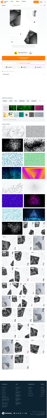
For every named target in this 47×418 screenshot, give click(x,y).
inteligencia (21, 100)
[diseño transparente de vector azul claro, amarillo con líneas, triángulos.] (34, 159)
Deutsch (41, 392)
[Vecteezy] (2, 2)
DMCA (16, 390)
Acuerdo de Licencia (17, 388)
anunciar (5, 100)
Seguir (30, 53)
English (41, 387)
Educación (4, 394)
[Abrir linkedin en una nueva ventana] (18, 413)
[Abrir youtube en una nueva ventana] (26, 413)
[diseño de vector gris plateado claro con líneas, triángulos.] (12, 186)
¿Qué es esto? (11, 71)
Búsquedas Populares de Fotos (18, 399)
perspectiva (34, 100)
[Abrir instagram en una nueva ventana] (16, 413)
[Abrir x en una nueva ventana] (24, 413)
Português (42, 390)
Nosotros (29, 391)
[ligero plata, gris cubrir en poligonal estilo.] (12, 200)
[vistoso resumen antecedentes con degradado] (12, 214)
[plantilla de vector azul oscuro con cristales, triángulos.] (11, 173)
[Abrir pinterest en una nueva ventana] (20, 413)
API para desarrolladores (5, 397)
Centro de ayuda (30, 388)
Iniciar (41, 1)
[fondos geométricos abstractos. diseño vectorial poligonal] (8, 346)
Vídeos (17, 1)
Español (41, 389)
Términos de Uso (41, 414)
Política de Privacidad (40, 414)
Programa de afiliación (18, 392)
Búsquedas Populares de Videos (18, 403)
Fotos (12, 1)
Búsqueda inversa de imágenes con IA (5, 400)
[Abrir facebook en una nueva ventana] (14, 413)
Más (5, 2)
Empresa (4, 392)
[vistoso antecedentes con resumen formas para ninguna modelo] (34, 200)
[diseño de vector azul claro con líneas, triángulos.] (12, 159)
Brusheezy (4, 387)
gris (16, 100)
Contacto (29, 390)
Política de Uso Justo (39, 415)
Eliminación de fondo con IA (5, 403)
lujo (28, 100)
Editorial (23, 1)
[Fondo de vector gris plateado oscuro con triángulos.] (12, 145)
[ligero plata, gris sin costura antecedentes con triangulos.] (35, 132)
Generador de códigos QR (5, 406)
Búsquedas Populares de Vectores (18, 395)
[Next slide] (42, 100)
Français (41, 394)
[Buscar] (41, 5)
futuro (10, 100)
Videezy (3, 390)
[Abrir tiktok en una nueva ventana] (22, 413)
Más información (6, 74)
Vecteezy (4, 389)
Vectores (6, 1)
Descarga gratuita (23, 58)
